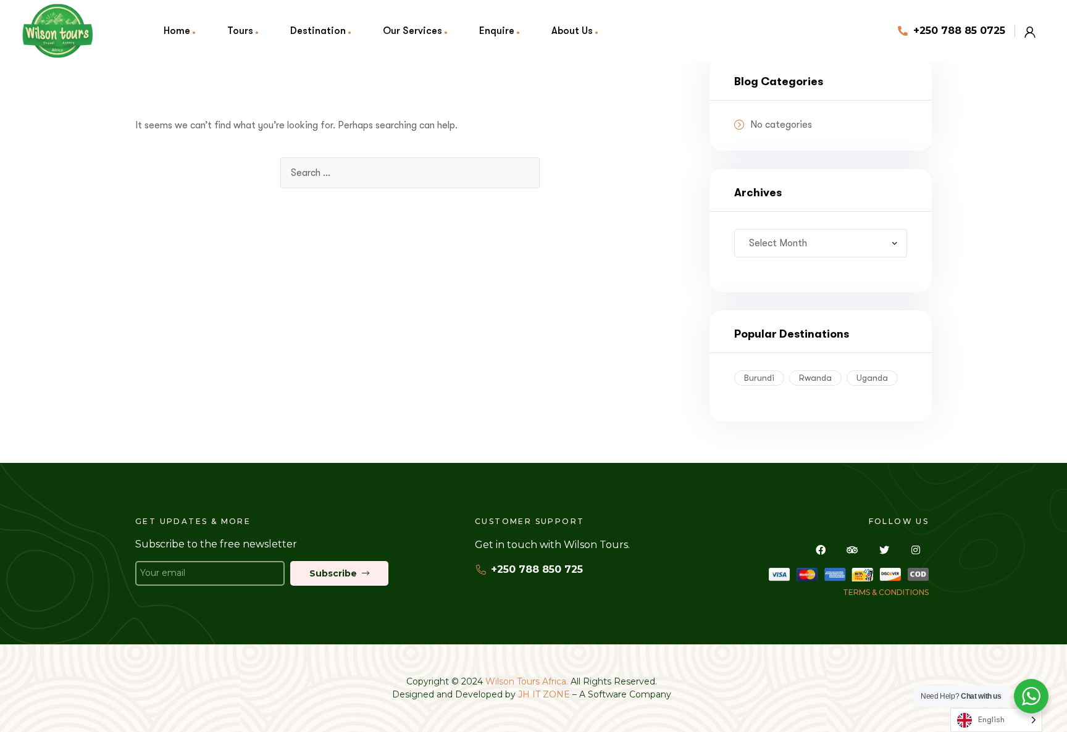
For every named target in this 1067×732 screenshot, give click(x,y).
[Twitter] (884, 550)
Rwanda (815, 378)
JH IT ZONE (544, 694)
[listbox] (996, 720)
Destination (318, 30)
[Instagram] (916, 550)
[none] (996, 720)
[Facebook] (821, 550)
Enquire (496, 30)
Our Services (412, 30)
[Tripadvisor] (852, 550)
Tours (240, 30)
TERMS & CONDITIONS (886, 592)
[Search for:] (410, 172)
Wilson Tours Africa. (528, 681)
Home (177, 30)
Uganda (872, 378)
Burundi (759, 378)
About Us (572, 30)
